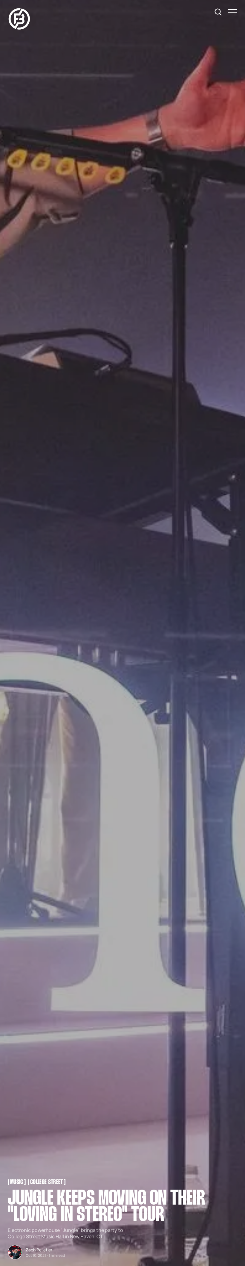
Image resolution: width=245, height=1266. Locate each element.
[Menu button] (232, 12)
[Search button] (218, 12)
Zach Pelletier (39, 1250)
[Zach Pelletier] (15, 1252)
